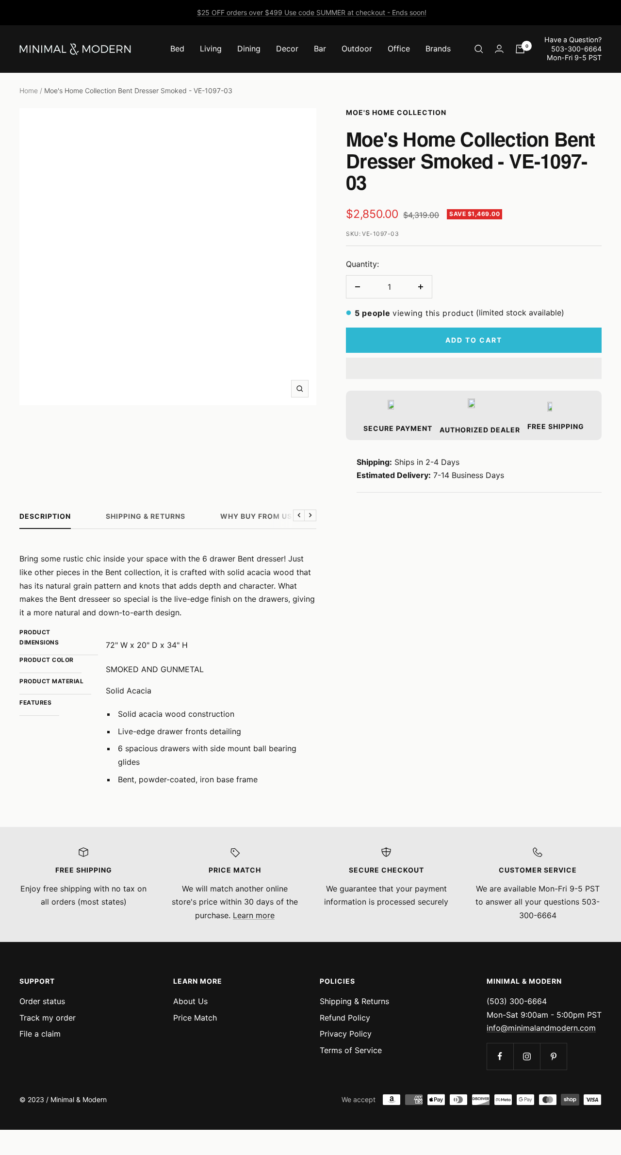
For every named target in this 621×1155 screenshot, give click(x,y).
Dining (249, 48)
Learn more (254, 915)
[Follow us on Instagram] (526, 1056)
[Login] (499, 49)
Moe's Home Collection (396, 112)
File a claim (40, 1034)
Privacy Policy (346, 1034)
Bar (320, 48)
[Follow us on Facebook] (500, 1056)
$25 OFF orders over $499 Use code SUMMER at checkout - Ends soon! (311, 12)
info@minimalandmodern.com (541, 1028)
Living (211, 48)
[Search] (478, 49)
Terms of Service (351, 1050)
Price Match (195, 1018)
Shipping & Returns (145, 516)
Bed (177, 48)
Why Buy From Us (256, 516)
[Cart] (520, 49)
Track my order (47, 1018)
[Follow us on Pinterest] (553, 1056)
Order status (42, 1001)
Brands (438, 48)
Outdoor (357, 48)
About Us (190, 1001)
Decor (287, 48)
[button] (474, 368)
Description (45, 516)
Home (28, 90)
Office (399, 48)
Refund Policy (345, 1018)
